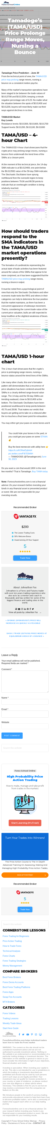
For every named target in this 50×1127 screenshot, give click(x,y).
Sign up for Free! (25, 875)
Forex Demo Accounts (13, 982)
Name (5, 698)
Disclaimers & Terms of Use (19, 1123)
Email (4, 709)
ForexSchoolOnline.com (10, 3)
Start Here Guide (11, 1028)
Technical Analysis (11, 951)
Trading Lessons (10, 1018)
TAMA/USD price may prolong (15, 279)
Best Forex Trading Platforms (16, 987)
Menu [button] (45, 3)
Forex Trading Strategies (14, 961)
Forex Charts (9, 956)
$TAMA (44, 437)
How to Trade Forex (12, 946)
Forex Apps (8, 992)
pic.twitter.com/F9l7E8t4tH (20, 453)
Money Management (13, 966)
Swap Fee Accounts (12, 997)
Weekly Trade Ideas (12, 1023)
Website (5, 722)
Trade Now (25, 558)
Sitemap (33, 1121)
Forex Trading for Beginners (16, 936)
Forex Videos (9, 1013)
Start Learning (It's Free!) (25, 823)
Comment (6, 669)
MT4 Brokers (9, 1002)
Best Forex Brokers (12, 977)
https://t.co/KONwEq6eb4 (20, 450)
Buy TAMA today (40, 471)
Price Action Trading (12, 941)
